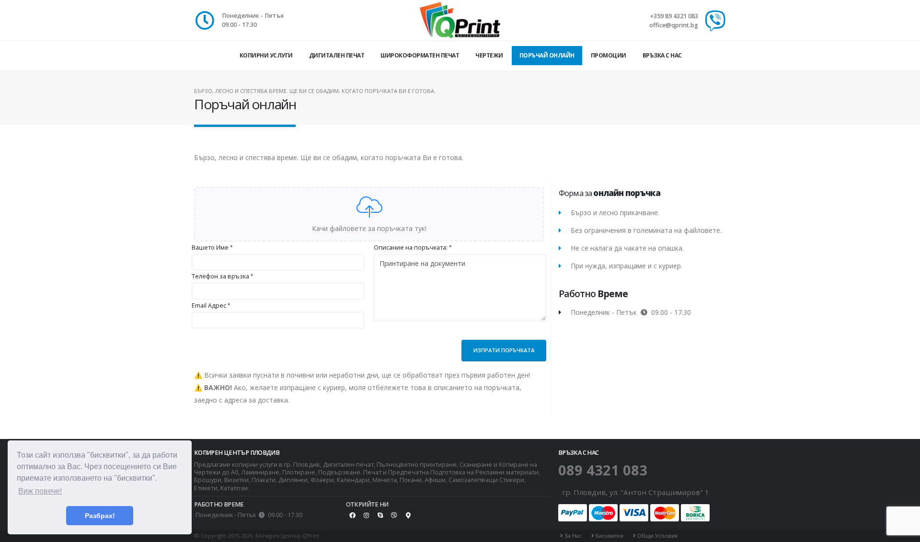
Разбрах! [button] (100, 515)
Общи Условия (657, 535)
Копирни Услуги (266, 55)
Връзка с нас (662, 55)
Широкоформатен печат (419, 55)
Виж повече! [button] (40, 491)
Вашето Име (210, 247)
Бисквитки (608, 535)
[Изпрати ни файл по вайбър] (394, 515)
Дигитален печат (337, 55)
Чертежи (489, 55)
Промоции (608, 55)
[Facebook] (352, 515)
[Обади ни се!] (715, 21)
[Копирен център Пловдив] (459, 20)
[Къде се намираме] (408, 515)
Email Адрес (209, 305)
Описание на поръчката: (411, 247)
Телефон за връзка (220, 276)
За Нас (572, 535)
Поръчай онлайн (547, 55)
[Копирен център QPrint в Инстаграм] (366, 515)
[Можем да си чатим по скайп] (380, 515)
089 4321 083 (602, 470)
